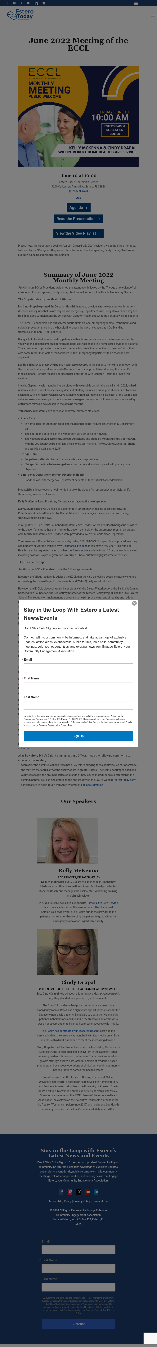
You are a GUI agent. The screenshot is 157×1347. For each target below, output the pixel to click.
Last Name (31, 697)
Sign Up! (78, 736)
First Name (31, 678)
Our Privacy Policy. (65, 724)
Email (28, 659)
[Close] (134, 603)
